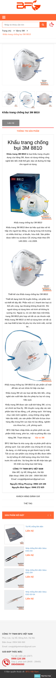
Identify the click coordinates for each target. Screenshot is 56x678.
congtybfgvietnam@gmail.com (22, 646)
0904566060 (17, 664)
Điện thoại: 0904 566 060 (13, 642)
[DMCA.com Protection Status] (43, 676)
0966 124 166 (18, 658)
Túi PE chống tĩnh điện (34, 527)
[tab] (28, 131)
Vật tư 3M (39, 437)
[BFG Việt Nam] (28, 7)
